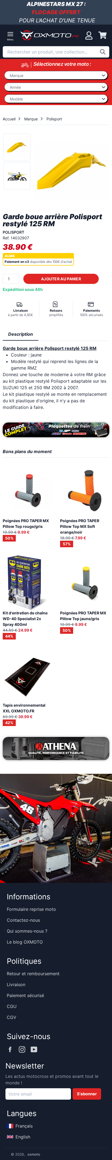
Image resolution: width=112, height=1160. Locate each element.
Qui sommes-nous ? (27, 931)
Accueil (9, 119)
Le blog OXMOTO (25, 942)
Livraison (16, 984)
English (22, 1137)
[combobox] (56, 52)
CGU (12, 1006)
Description (20, 334)
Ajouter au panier (61, 278)
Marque (31, 119)
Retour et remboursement (33, 973)
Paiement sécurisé (25, 995)
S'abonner (87, 1093)
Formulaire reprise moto (31, 909)
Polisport (54, 119)
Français (24, 1126)
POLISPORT (13, 232)
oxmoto (33, 1154)
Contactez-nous (23, 920)
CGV (11, 1017)
